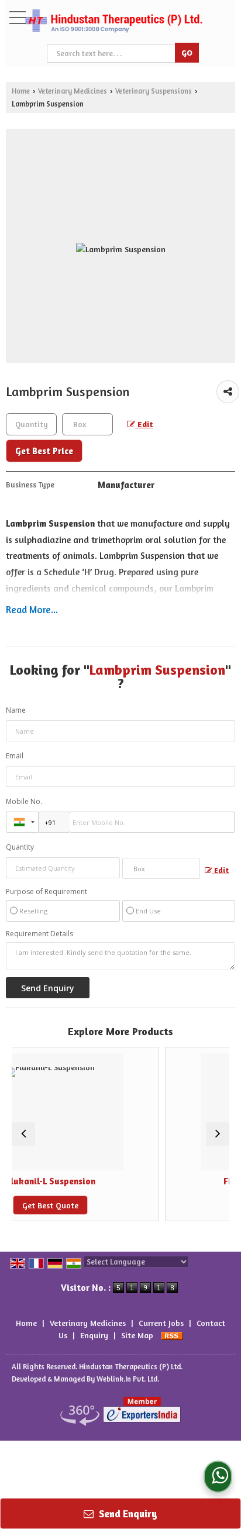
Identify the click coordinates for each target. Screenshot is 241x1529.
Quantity (20, 847)
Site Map (137, 1335)
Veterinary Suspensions (153, 91)
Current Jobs (161, 1323)
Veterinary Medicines (72, 91)
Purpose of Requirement (46, 892)
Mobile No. (24, 801)
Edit (144, 424)
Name (16, 710)
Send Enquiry (127, 1513)
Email (14, 756)
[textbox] (87, 424)
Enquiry (94, 1335)
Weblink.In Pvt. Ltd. (128, 1379)
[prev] (23, 1134)
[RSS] (172, 1335)
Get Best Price (44, 450)
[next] (217, 1134)
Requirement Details (39, 934)
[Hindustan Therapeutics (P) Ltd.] (113, 22)
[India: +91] (22, 822)
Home (21, 91)
